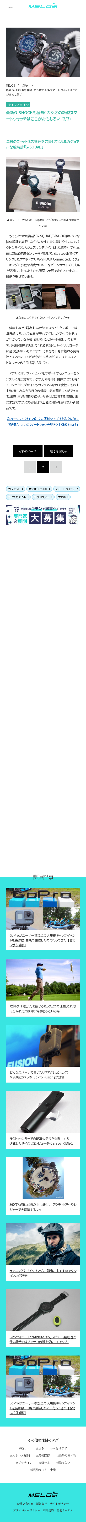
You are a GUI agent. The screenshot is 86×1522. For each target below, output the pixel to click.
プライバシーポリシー (26, 1510)
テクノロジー (42, 497)
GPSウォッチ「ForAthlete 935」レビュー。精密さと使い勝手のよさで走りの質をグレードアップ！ (43, 1339)
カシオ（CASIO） (37, 489)
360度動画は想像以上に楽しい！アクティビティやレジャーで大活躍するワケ (43, 1207)
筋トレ (25, 1448)
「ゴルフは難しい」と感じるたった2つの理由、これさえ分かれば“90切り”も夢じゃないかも (43, 1008)
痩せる (45, 1462)
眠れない (64, 1462)
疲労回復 (44, 1455)
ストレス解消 (21, 1455)
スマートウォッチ (65, 489)
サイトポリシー (59, 1503)
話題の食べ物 (67, 1455)
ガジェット (14, 489)
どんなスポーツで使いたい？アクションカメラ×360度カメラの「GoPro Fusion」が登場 (39, 1074)
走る (41, 1448)
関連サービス (65, 1510)
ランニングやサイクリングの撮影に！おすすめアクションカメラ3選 (43, 1273)
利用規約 (48, 1510)
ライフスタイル (17, 497)
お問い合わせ (25, 1503)
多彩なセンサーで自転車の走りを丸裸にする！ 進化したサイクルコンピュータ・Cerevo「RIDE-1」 (42, 1141)
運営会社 (41, 1503)
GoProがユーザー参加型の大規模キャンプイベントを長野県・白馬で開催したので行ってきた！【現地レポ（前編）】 (42, 940)
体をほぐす (59, 1448)
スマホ (62, 497)
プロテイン (25, 1462)
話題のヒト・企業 (44, 1469)
